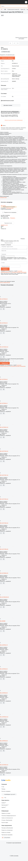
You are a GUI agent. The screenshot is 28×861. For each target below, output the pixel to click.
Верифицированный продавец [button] (9, 206)
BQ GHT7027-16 (4, 475)
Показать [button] (12, 218)
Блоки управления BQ (5, 282)
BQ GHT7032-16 (4, 523)
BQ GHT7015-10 (4, 451)
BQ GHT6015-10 (4, 427)
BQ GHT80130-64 (4, 597)
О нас (3, 786)
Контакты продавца (6, 791)
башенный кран (15, 65)
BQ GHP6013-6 (4, 669)
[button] (26, 2)
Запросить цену (6, 51)
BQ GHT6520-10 (4, 764)
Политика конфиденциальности (9, 815)
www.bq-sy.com (4, 225)
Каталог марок (5, 822)
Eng (2, 797)
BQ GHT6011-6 (3, 403)
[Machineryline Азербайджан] (9, 2)
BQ (12, 60)
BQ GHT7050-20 (4, 549)
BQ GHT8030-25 (4, 573)
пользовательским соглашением (19, 272)
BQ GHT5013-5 (3, 299)
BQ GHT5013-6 (3, 323)
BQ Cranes (3, 205)
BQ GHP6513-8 (4, 740)
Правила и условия (6, 813)
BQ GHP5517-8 (4, 645)
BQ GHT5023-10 (4, 346)
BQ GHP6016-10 (4, 716)
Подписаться (5, 363)
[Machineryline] (5, 9)
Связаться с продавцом (7, 58)
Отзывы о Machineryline (7, 820)
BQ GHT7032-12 (4, 499)
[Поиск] (26, 6)
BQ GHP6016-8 (4, 692)
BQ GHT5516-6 (3, 379)
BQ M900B (2, 621)
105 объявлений (9, 208)
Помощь (3, 789)
